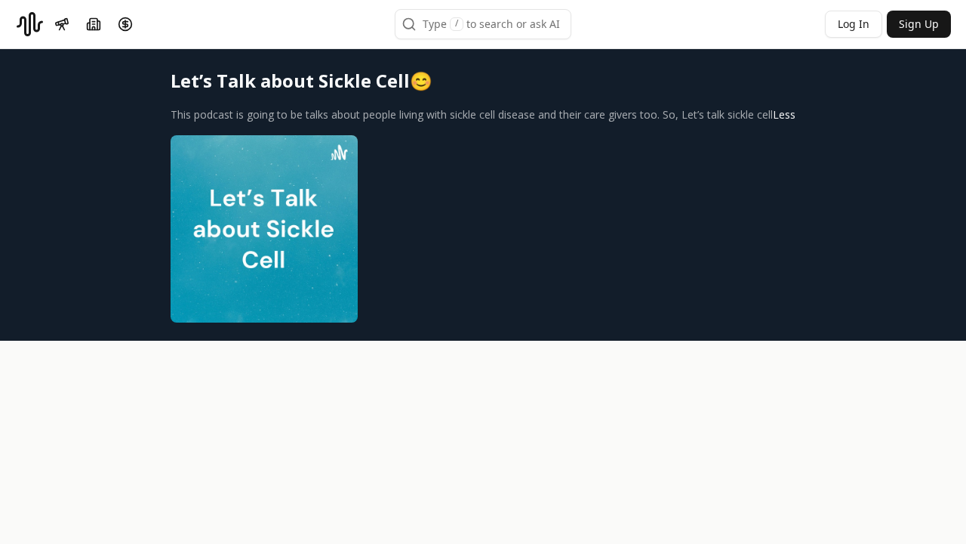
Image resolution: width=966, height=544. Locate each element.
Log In (853, 24)
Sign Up (919, 24)
